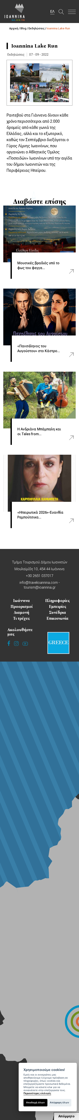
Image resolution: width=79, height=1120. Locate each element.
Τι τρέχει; (21, 618)
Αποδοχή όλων (35, 1102)
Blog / (24, 28)
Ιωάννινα (21, 600)
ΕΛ (52, 11)
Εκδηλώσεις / (38, 28)
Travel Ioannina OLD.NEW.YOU (14, 12)
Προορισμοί (21, 606)
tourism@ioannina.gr (40, 587)
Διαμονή (21, 612)
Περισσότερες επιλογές (37, 1093)
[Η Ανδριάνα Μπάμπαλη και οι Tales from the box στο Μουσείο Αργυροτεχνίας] (39, 400)
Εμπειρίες (57, 606)
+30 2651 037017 (39, 576)
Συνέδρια (57, 612)
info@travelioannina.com (39, 582)
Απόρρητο (66, 1116)
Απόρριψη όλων (59, 1102)
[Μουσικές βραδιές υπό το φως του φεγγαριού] (39, 234)
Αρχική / (14, 28)
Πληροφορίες (57, 600)
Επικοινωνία (57, 618)
